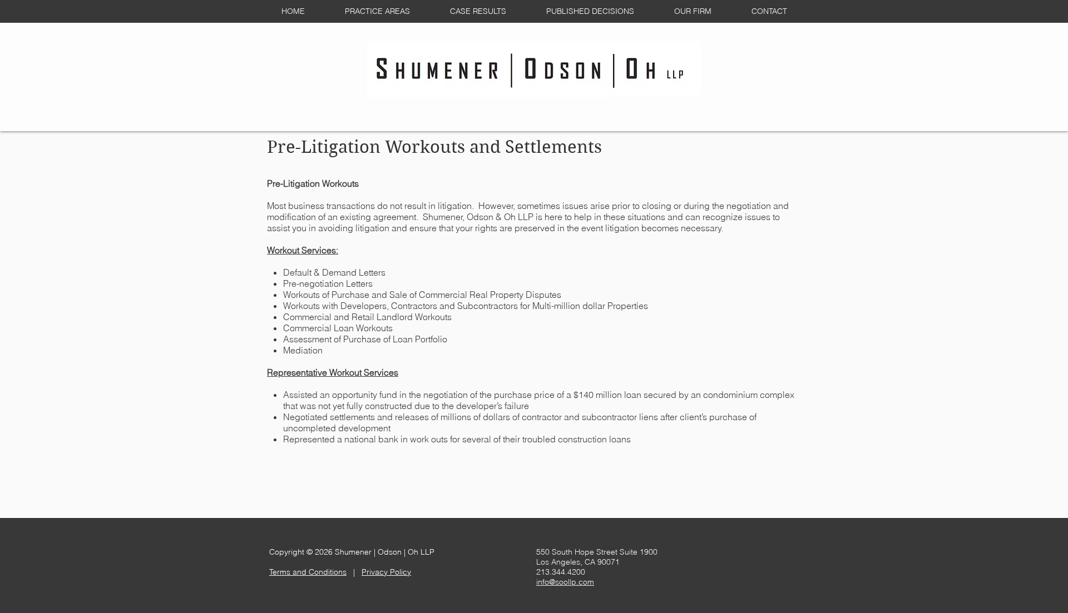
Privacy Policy (386, 572)
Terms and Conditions (308, 572)
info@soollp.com (565, 582)
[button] (377, 11)
